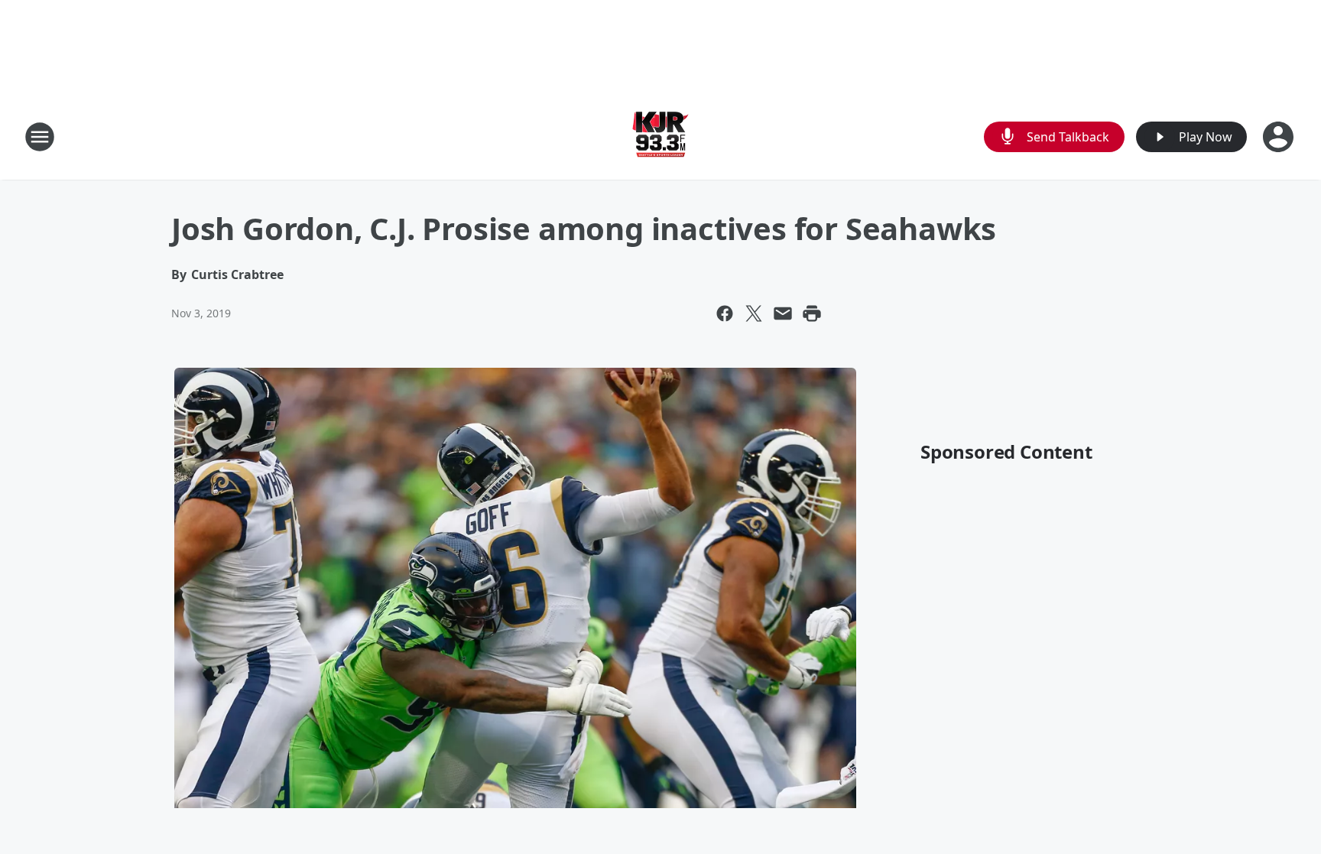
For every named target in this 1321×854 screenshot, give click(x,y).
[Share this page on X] (753, 313)
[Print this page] (812, 313)
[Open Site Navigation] (39, 137)
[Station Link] (660, 136)
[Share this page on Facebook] (724, 313)
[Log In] (1280, 137)
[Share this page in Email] (783, 313)
